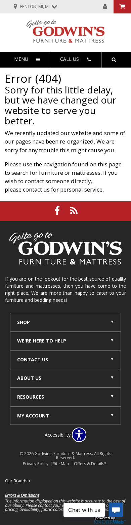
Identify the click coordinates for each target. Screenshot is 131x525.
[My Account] (105, 7)
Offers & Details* (90, 464)
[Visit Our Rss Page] (74, 210)
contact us (36, 189)
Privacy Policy (35, 464)
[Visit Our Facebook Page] (58, 210)
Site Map (61, 464)
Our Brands (18, 481)
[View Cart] (122, 7)
